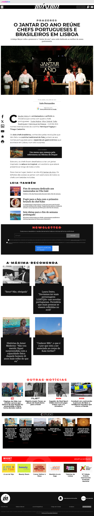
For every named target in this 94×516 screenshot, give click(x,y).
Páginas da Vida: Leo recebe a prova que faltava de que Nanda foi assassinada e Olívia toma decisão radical (12, 404)
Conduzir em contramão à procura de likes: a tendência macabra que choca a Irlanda (81, 403)
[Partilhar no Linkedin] (2, 126)
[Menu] (2, 7)
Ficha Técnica (4, 506)
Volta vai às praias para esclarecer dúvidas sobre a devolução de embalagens (68, 432)
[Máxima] (47, 6)
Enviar (73, 235)
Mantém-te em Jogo (55, 475)
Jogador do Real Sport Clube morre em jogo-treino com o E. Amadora (58, 403)
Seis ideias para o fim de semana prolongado (40, 213)
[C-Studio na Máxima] (47, 413)
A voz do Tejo (9, 474)
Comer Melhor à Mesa (39, 475)
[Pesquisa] (88, 7)
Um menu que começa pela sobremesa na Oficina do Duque (42, 153)
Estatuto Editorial (20, 506)
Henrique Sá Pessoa (37, 124)
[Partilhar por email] (2, 131)
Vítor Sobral (47, 121)
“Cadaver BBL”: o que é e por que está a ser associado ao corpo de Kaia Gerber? (48, 347)
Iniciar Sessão (81, 7)
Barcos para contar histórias (40, 429)
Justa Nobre (36, 121)
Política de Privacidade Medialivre (49, 513)
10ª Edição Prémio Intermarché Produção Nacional (86, 477)
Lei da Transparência (38, 506)
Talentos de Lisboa (70, 475)
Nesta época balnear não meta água (54, 430)
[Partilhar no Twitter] (14, 121)
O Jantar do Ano (48, 172)
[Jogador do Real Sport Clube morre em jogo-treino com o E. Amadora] (58, 398)
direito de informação (75, 239)
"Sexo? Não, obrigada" (16, 291)
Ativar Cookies (87, 506)
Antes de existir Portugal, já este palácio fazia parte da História (83, 430)
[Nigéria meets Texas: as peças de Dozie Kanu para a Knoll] (35, 398)
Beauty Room (24, 474)
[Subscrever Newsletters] (92, 7)
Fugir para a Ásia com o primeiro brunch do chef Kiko (40, 200)
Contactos (71, 506)
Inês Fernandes (47, 103)
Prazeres (47, 20)
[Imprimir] (2, 141)
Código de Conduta (56, 506)
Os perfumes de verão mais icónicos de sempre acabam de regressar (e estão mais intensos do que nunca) (11, 433)
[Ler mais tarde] (2, 136)
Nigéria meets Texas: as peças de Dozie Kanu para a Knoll (35, 402)
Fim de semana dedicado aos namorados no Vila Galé (38, 189)
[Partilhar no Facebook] (2, 116)
